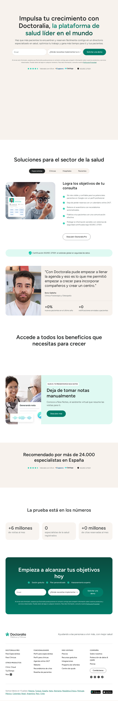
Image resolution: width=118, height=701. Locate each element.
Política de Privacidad (89, 62)
